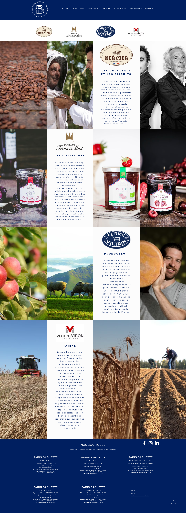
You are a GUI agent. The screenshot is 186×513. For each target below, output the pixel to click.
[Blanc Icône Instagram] (150, 443)
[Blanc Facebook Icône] (144, 443)
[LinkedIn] (156, 443)
